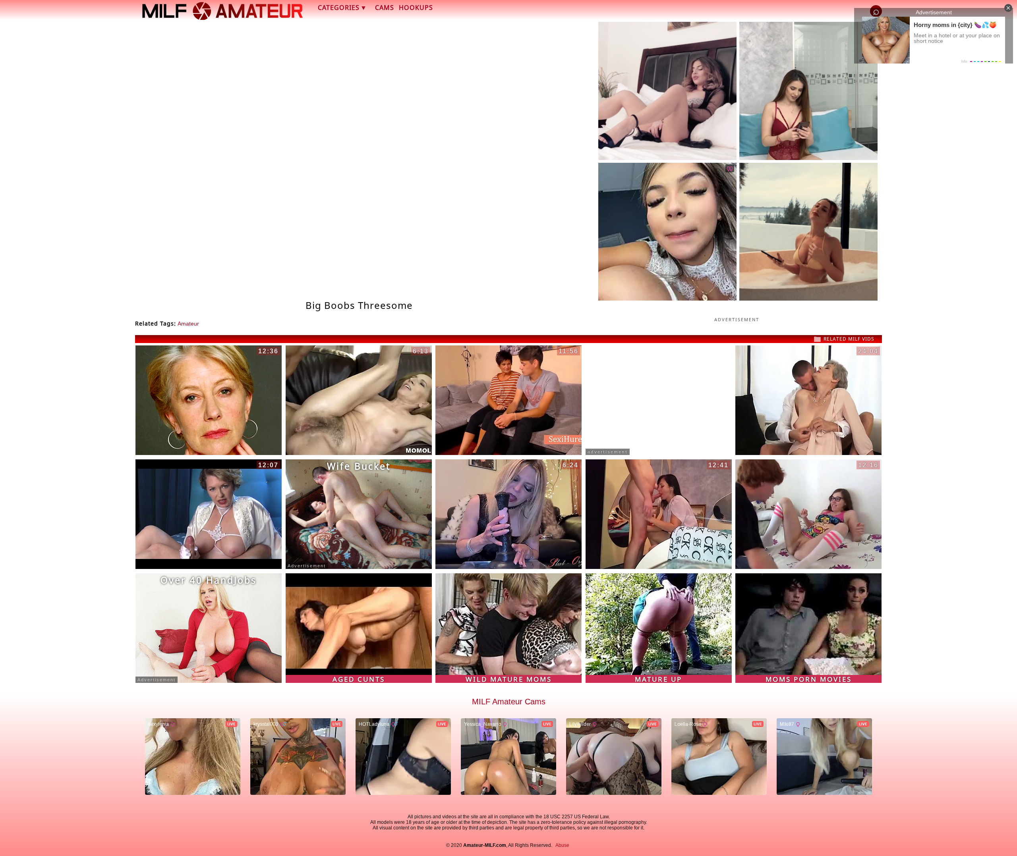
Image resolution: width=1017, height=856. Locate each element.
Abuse (562, 845)
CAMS (384, 7)
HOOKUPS (416, 7)
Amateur (188, 323)
